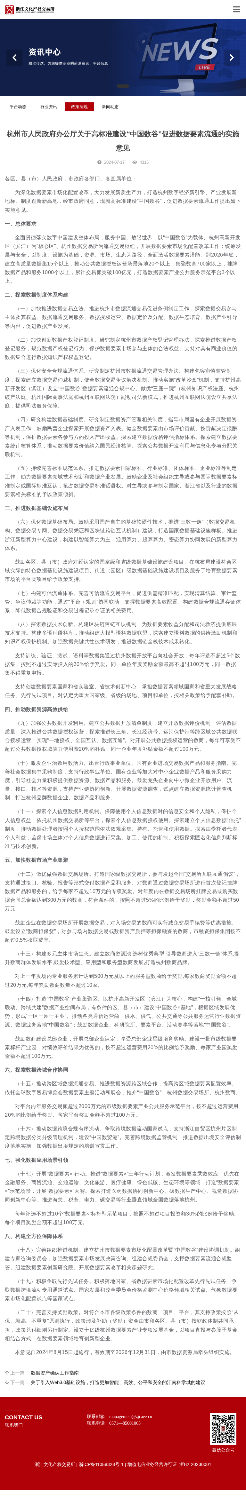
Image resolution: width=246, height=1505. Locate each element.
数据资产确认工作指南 (55, 1372)
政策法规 (79, 106)
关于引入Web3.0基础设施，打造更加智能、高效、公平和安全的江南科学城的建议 (118, 1382)
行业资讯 (48, 106)
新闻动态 (110, 106)
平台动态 (18, 106)
